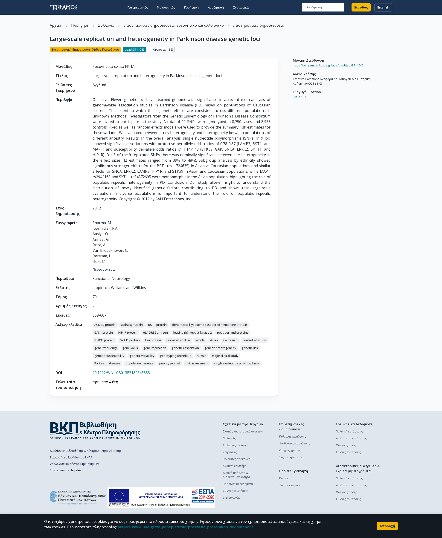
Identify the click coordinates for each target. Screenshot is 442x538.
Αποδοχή (387, 526)
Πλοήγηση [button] (191, 7)
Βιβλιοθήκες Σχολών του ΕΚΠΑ (71, 457)
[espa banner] (161, 497)
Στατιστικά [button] (241, 7)
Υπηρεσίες (230, 452)
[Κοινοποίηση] (276, 50)
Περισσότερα (104, 269)
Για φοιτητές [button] (166, 7)
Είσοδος (361, 7)
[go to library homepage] (95, 430)
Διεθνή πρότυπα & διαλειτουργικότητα (236, 475)
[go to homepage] (64, 7)
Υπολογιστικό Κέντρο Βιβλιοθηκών (74, 464)
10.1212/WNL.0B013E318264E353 (121, 372)
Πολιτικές (229, 438)
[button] (105, 325)
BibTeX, (298, 97)
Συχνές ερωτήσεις (235, 491)
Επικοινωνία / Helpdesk (66, 470)
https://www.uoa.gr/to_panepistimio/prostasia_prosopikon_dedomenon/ (185, 526)
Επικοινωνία (231, 498)
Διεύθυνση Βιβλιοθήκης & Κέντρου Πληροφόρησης (85, 451)
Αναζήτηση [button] (216, 7)
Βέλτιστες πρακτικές (236, 459)
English (383, 7)
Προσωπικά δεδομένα (238, 484)
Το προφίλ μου (289, 485)
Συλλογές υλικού (234, 445)
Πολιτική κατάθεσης (292, 436)
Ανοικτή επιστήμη (234, 466)
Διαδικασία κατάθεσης (294, 443)
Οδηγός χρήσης (289, 450)
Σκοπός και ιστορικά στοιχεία (243, 431)
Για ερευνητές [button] (138, 7)
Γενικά (283, 478)
